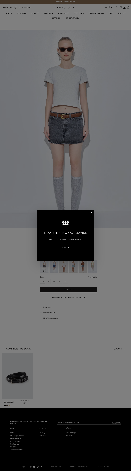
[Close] (91, 212)
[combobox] (65, 247)
